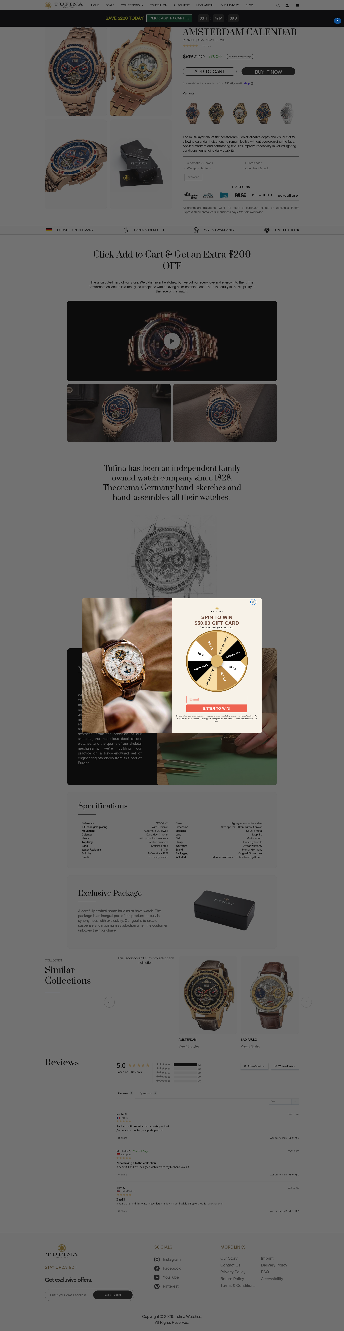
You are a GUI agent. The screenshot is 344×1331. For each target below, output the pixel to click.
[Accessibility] (337, 21)
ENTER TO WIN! (216, 708)
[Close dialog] (253, 602)
